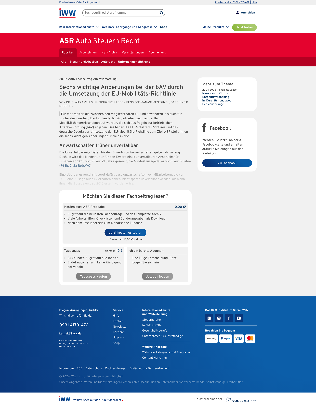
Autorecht (108, 62)
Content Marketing (154, 358)
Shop (163, 27)
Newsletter (120, 327)
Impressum (66, 368)
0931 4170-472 (74, 325)
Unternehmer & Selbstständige (162, 336)
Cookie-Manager (116, 368)
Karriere (118, 332)
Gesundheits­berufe (154, 331)
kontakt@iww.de (70, 334)
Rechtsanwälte (152, 325)
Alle (63, 62)
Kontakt (118, 321)
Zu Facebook (227, 163)
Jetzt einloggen (157, 277)
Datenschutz (93, 368)
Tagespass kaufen (93, 277)
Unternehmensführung (134, 62)
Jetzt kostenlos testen (125, 233)
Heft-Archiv (109, 53)
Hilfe (254, 2)
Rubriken (68, 53)
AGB (79, 368)
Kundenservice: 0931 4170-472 (232, 2)
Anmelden (248, 13)
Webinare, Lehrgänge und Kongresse (166, 352)
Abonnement (157, 53)
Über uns (119, 338)
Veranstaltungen (133, 53)
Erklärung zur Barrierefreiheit (149, 368)
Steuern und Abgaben (83, 62)
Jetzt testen (244, 27)
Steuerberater (151, 320)
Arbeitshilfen (88, 53)
